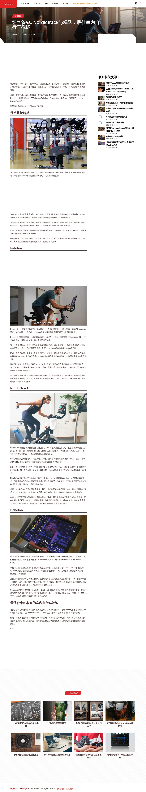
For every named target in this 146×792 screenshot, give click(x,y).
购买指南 (18, 16)
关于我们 (66, 3)
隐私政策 (69, 789)
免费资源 (55, 3)
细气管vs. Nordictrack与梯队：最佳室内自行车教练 (120, 129)
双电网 (25, 789)
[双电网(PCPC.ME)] (9, 4)
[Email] (136, 3)
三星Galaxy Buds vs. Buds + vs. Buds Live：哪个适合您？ (120, 90)
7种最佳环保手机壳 (114, 97)
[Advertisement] (48, 64)
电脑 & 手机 (25, 3)
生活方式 (37, 3)
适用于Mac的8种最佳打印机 (117, 83)
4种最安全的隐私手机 (115, 136)
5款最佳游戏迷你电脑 (115, 122)
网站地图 (61, 789)
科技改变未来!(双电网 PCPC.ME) (85, 3)
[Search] (139, 3)
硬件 (46, 3)
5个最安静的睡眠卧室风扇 (116, 116)
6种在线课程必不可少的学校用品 (119, 102)
